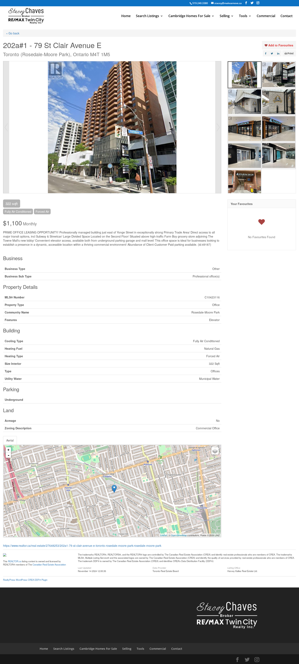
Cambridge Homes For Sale (189, 16)
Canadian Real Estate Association (49, 564)
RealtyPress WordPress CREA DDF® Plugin (25, 579)
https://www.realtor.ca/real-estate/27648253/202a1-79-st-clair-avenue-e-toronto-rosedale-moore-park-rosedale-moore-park (82, 545)
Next (218, 127)
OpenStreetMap (179, 535)
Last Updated (84, 567)
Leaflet (163, 535)
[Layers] (215, 451)
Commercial (266, 16)
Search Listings (147, 16)
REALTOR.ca (14, 561)
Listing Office (233, 567)
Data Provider (159, 567)
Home (126, 16)
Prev (6, 127)
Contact (286, 16)
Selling (225, 16)
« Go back (12, 33)
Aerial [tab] (10, 440)
